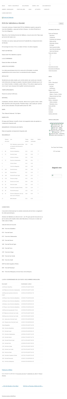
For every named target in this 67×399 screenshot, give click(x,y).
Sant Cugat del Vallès (55, 47)
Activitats (37, 9)
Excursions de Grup (21, 373)
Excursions (25, 5)
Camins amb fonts (7, 13)
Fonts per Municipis (53, 33)
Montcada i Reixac (54, 43)
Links (30, 9)
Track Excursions (53, 70)
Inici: (50, 80)
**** (50, 55)
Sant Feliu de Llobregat (55, 49)
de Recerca (52, 88)
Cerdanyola (52, 37)
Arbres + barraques (7, 9)
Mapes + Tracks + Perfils (56, 94)
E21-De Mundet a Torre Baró (10, 386)
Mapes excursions (54, 92)
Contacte (46, 9)
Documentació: (46, 5)
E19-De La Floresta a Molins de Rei (33, 386)
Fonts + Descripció (13, 5)
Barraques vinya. (54, 104)
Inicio (3, 5)
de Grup (51, 86)
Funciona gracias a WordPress (9, 396)
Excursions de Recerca (54, 68)
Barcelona (52, 35)
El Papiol (52, 45)
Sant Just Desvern (54, 51)
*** (50, 57)
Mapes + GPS (35, 5)
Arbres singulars (53, 102)
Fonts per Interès (53, 53)
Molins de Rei (53, 41)
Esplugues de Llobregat (55, 39)
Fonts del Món (21, 9)
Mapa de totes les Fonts (55, 96)
